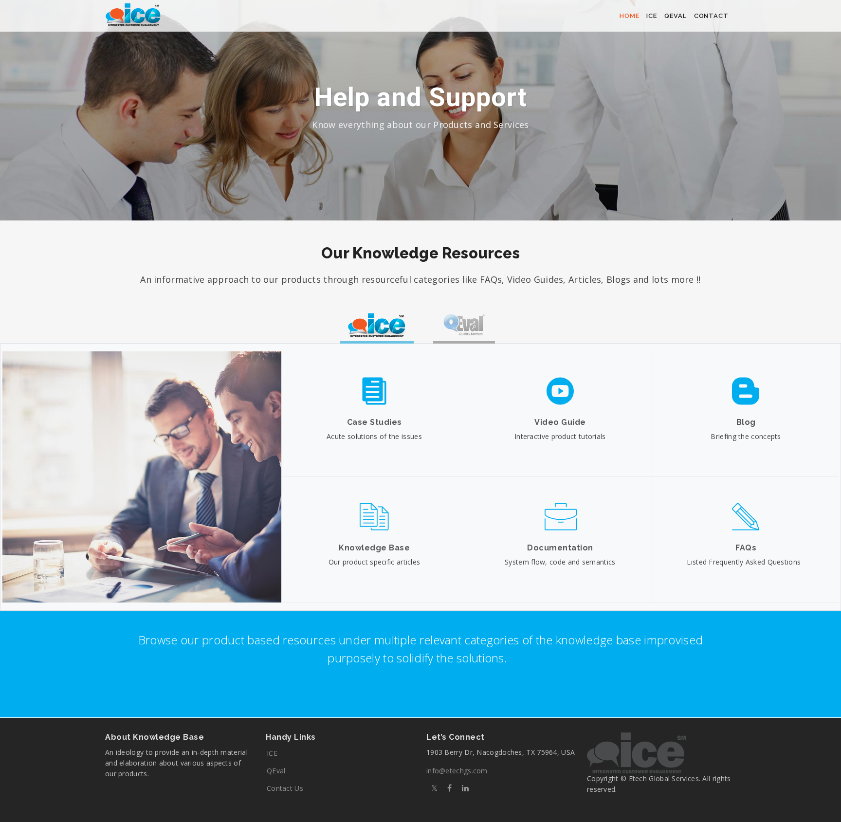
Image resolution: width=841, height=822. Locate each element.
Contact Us (285, 788)
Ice (651, 15)
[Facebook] (449, 788)
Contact (711, 15)
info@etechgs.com (457, 770)
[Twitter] (434, 788)
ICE (272, 753)
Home (630, 15)
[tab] (377, 326)
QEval (675, 15)
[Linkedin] (465, 788)
